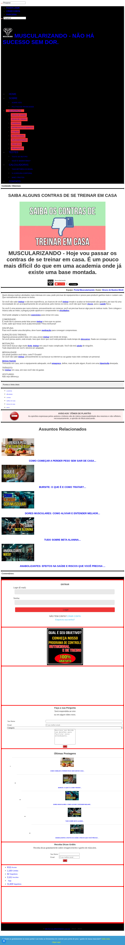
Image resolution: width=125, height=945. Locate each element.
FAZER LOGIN (13, 8)
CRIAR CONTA (13, 11)
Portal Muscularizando (84, 290)
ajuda (79, 346)
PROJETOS (16, 144)
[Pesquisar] (2, 18)
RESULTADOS (9, 361)
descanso (85, 339)
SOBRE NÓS (17, 103)
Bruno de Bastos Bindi (112, 290)
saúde (103, 304)
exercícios (36, 315)
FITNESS (15, 132)
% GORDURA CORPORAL (22, 173)
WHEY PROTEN (18, 177)
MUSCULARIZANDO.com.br (57, 929)
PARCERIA (11, 15)
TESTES (13, 152)
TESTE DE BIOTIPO (19, 157)
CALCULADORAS (18, 164)
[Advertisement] (62, 69)
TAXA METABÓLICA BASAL (22, 169)
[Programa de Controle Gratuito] (65, 664)
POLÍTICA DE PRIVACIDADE (23, 107)
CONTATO (15, 181)
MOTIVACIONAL (18, 136)
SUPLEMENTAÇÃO (19, 140)
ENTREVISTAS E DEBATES (22, 128)
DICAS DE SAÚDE (19, 115)
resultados (64, 310)
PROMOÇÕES (17, 148)
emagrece (56, 363)
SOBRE (13, 98)
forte (30, 346)
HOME (12, 94)
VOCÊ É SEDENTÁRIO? (21, 161)
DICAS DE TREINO (19, 119)
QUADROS (15, 110)
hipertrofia (104, 363)
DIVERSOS (16, 123)
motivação (46, 330)
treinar (21, 302)
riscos (90, 304)
